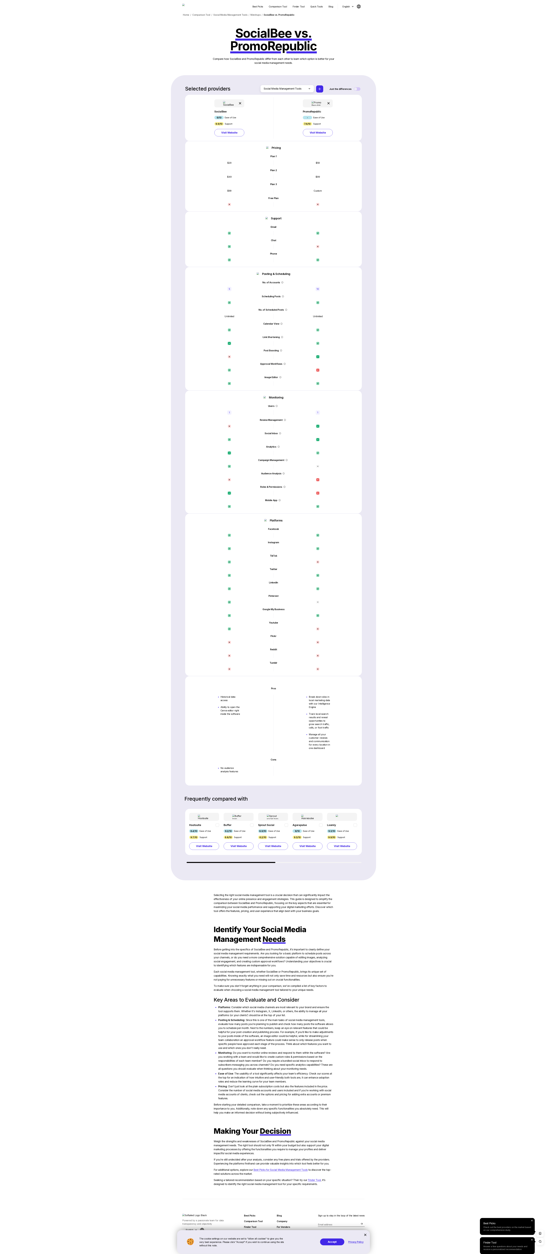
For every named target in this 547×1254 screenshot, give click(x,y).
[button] (229, 118)
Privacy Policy (356, 1241)
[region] (273, 836)
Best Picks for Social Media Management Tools (280, 1169)
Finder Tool (314, 1180)
